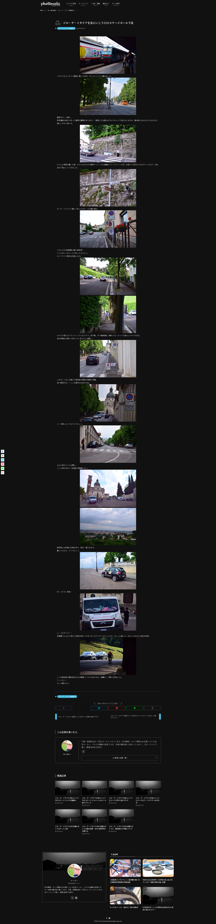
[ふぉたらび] (50, 4)
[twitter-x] (83, 751)
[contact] (76, 897)
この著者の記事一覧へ (120, 758)
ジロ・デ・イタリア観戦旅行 (66, 28)
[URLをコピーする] (152, 708)
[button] (63, 708)
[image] (108, 73)
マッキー (67, 754)
